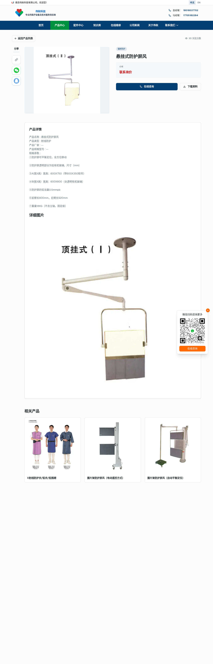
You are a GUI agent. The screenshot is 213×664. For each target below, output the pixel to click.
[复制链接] (16, 59)
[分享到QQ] (16, 81)
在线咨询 (149, 86)
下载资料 (193, 86)
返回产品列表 (25, 38)
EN (199, 2)
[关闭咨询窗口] (208, 310)
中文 (192, 2)
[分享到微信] (16, 70)
